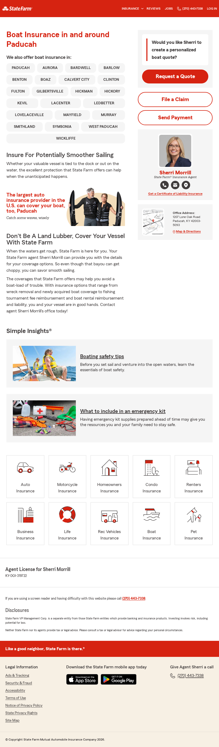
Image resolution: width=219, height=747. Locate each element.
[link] (17, 8)
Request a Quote (175, 76)
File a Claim (175, 99)
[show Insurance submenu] (141, 8)
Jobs (169, 8)
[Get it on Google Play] (118, 679)
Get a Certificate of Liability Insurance (175, 193)
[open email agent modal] (175, 186)
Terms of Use (15, 698)
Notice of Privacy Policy (23, 705)
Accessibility (15, 690)
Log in (212, 8)
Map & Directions (188, 231)
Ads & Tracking (17, 675)
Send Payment (175, 117)
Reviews (154, 8)
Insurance (130, 8)
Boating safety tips (102, 356)
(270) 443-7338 (192, 8)
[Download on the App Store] (82, 679)
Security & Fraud (18, 683)
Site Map (12, 720)
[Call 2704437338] (164, 185)
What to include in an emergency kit (123, 411)
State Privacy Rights (21, 713)
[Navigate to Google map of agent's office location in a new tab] (186, 185)
